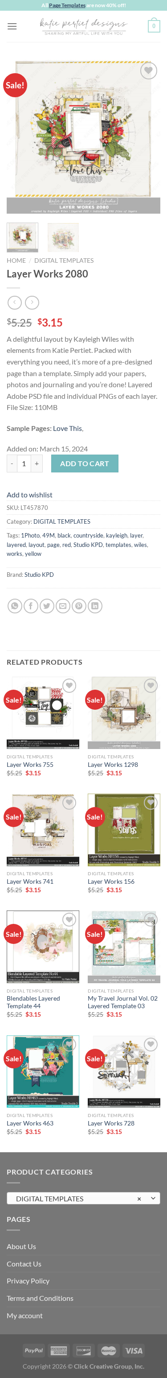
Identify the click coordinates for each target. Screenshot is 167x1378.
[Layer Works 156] (124, 830)
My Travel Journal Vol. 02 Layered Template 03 (123, 1002)
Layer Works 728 (111, 1123)
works (14, 553)
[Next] (146, 136)
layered (16, 544)
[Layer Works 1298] (124, 712)
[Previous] (21, 136)
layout (37, 544)
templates (118, 544)
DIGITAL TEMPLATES (64, 260)
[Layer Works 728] (124, 1071)
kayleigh (116, 535)
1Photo (30, 535)
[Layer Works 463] (43, 1071)
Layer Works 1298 (113, 764)
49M (48, 535)
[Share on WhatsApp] (15, 606)
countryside (88, 535)
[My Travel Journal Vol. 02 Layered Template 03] (124, 946)
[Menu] (12, 26)
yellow (33, 553)
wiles (140, 544)
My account (25, 1315)
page (53, 544)
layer (136, 535)
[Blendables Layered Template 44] (43, 946)
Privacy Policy (28, 1280)
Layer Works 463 (30, 1123)
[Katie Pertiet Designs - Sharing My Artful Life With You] (83, 26)
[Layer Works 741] (43, 830)
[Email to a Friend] (63, 606)
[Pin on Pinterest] (79, 606)
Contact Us (24, 1263)
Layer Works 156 (111, 881)
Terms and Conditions (40, 1298)
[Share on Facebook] (31, 606)
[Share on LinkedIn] (95, 606)
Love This (67, 428)
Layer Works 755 (30, 764)
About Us (21, 1246)
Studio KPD (88, 544)
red (66, 544)
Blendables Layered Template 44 (33, 1002)
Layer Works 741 (30, 881)
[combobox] (83, 1198)
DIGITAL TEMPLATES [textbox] (78, 1198)
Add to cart (84, 463)
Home (16, 260)
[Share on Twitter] (47, 606)
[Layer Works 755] (43, 712)
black (64, 535)
